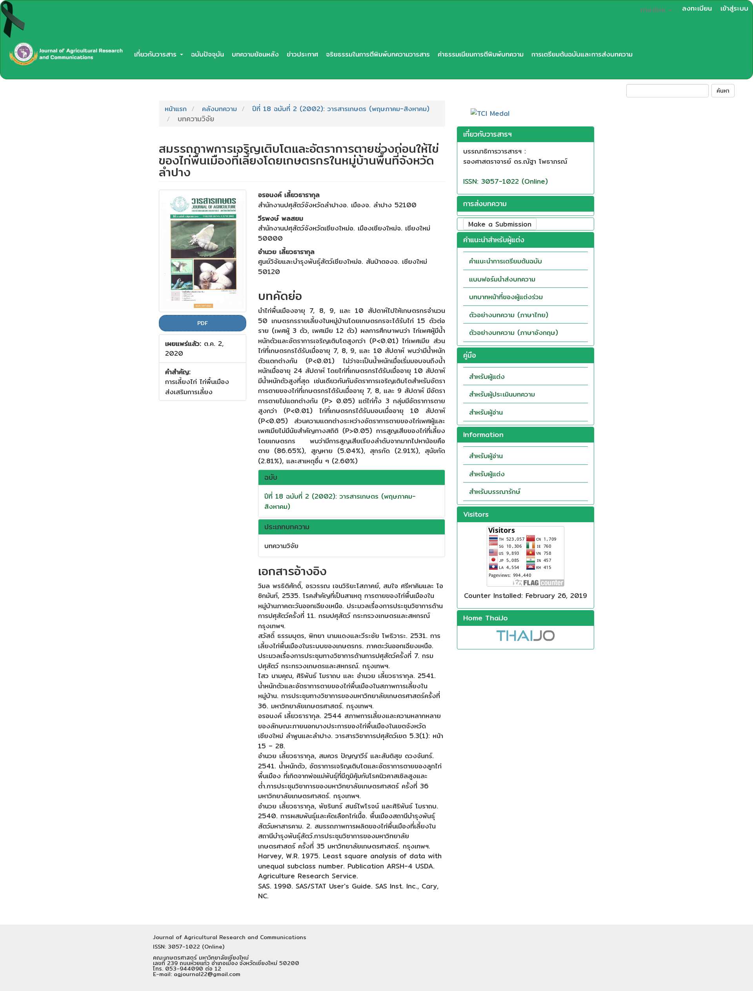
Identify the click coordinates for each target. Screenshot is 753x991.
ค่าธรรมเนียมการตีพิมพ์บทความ (481, 54)
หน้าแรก (176, 108)
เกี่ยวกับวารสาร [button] (156, 54)
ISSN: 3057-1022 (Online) (505, 181)
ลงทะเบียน (697, 8)
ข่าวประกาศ (302, 54)
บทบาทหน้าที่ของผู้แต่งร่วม (506, 296)
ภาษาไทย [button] (654, 9)
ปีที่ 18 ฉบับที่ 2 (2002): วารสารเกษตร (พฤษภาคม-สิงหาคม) (340, 108)
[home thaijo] (525, 634)
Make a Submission (499, 224)
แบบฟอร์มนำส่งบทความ (502, 279)
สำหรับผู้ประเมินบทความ (502, 394)
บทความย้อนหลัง (255, 54)
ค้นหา (723, 90)
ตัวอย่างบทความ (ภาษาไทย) (508, 314)
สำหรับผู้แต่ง (487, 376)
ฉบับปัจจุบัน (207, 54)
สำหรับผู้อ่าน (486, 412)
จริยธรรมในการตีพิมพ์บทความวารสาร (378, 54)
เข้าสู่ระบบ (734, 8)
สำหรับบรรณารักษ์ (494, 491)
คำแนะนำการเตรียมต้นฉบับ (505, 261)
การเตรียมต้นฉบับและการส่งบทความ (582, 54)
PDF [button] (202, 323)
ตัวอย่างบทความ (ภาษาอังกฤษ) (513, 332)
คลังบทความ (219, 108)
